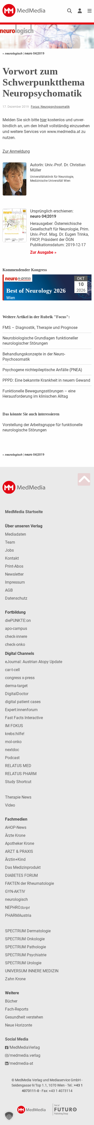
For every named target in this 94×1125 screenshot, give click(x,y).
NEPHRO (17, 907)
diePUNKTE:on (18, 620)
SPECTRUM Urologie (23, 963)
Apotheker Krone (19, 843)
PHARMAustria (18, 915)
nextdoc (12, 749)
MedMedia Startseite (24, 511)
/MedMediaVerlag (24, 1047)
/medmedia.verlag (24, 1055)
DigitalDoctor (16, 693)
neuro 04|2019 (34, 53)
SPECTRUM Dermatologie (28, 931)
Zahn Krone (15, 979)
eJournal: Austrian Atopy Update (33, 661)
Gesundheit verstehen (24, 1017)
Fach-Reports (16, 1009)
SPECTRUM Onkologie (25, 939)
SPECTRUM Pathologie (25, 947)
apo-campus (16, 628)
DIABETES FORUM (21, 875)
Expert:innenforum (21, 709)
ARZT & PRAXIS (19, 851)
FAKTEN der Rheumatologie (29, 883)
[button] (9, 1116)
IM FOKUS (14, 725)
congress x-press (20, 677)
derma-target (16, 685)
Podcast (12, 757)
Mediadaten (15, 534)
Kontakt (12, 558)
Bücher (11, 1001)
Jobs (9, 550)
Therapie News (18, 797)
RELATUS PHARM (21, 773)
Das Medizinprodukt (23, 867)
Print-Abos (14, 566)
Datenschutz (16, 598)
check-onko (15, 644)
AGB (9, 590)
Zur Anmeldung (16, 151)
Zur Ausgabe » (43, 252)
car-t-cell (12, 669)
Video (10, 805)
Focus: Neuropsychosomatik (50, 106)
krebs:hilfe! (14, 733)
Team (10, 542)
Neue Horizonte (18, 1025)
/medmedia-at (20, 1063)
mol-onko (13, 741)
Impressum (15, 582)
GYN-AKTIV (15, 891)
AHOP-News (15, 827)
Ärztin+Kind (15, 859)
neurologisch (16, 899)
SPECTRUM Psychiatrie (25, 955)
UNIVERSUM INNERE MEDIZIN (31, 971)
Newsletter (14, 574)
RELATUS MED (18, 765)
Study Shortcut (18, 781)
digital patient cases (23, 701)
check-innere (16, 636)
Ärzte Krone (15, 835)
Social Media (16, 1039)
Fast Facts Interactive (24, 717)
